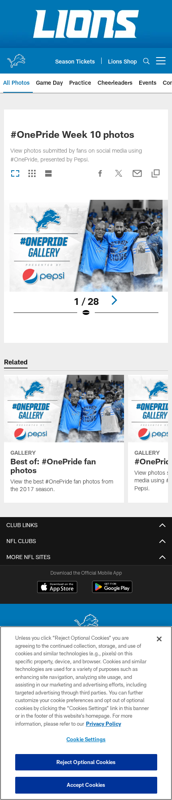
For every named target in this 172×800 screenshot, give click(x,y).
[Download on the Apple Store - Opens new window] (57, 588)
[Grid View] (31, 174)
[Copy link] (156, 174)
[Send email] (137, 177)
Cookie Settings (86, 739)
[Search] (146, 61)
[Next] (114, 300)
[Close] (159, 639)
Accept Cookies (86, 785)
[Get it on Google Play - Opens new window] (112, 591)
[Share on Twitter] (119, 177)
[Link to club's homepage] (16, 57)
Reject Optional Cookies (86, 762)
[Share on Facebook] (100, 177)
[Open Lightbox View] (86, 263)
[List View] (48, 174)
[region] (86, 713)
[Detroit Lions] (86, 624)
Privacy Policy (103, 723)
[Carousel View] (15, 174)
